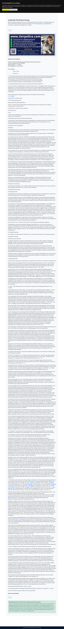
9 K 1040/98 (50, 482)
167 (37, 588)
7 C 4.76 (53, 487)
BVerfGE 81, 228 (15, 303)
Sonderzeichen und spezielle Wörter (43, 23)
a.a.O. (9, 496)
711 (50, 588)
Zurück (10, 30)
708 (46, 588)
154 (24, 586)
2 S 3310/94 (53, 484)
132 (31, 590)
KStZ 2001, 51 (32, 482)
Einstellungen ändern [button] (13, 9)
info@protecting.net (13, 605)
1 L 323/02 (12, 96)
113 (34, 267)
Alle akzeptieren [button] (5, 9)
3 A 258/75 (27, 487)
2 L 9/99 (27, 455)
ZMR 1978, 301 (11, 488)
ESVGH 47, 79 (12, 485)
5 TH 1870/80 (31, 485)
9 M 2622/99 (29, 484)
